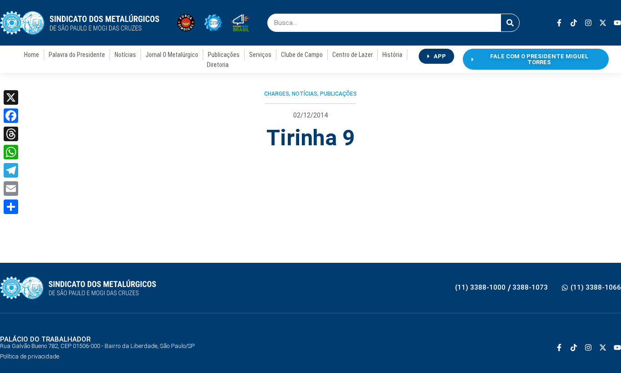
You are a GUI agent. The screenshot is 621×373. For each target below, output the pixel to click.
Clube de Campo (302, 54)
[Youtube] (617, 22)
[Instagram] (588, 22)
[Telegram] (11, 170)
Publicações (224, 54)
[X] (11, 97)
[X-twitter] (602, 22)
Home (31, 54)
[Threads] (11, 134)
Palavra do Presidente (77, 54)
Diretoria (218, 64)
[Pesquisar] (510, 22)
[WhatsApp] (11, 152)
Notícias (125, 54)
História (392, 54)
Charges (276, 94)
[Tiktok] (573, 22)
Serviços (260, 54)
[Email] (11, 188)
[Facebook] (11, 116)
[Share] (11, 207)
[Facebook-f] (559, 22)
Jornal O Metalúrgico (171, 54)
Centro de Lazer (352, 54)
